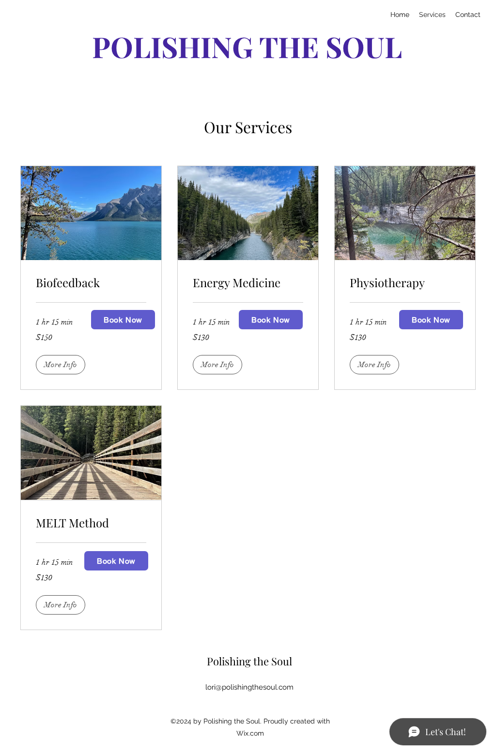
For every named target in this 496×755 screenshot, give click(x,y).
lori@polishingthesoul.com (249, 687)
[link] (91, 283)
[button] (60, 364)
